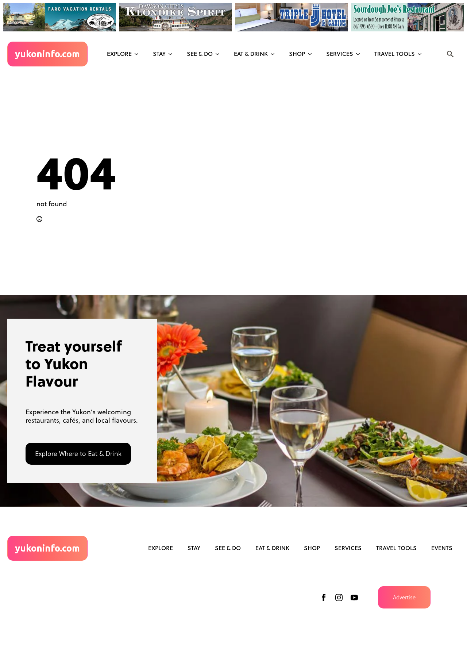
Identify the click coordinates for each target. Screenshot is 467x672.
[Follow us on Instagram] (338, 597)
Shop (297, 54)
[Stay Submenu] (173, 54)
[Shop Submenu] (312, 54)
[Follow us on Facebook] (323, 597)
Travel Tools (394, 54)
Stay (159, 54)
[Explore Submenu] (139, 54)
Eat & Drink (251, 54)
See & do (200, 54)
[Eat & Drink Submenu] (275, 54)
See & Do (228, 548)
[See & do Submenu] (220, 54)
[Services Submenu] (360, 54)
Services (339, 54)
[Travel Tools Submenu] (422, 54)
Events (441, 548)
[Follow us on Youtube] (354, 597)
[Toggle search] (450, 54)
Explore (119, 54)
